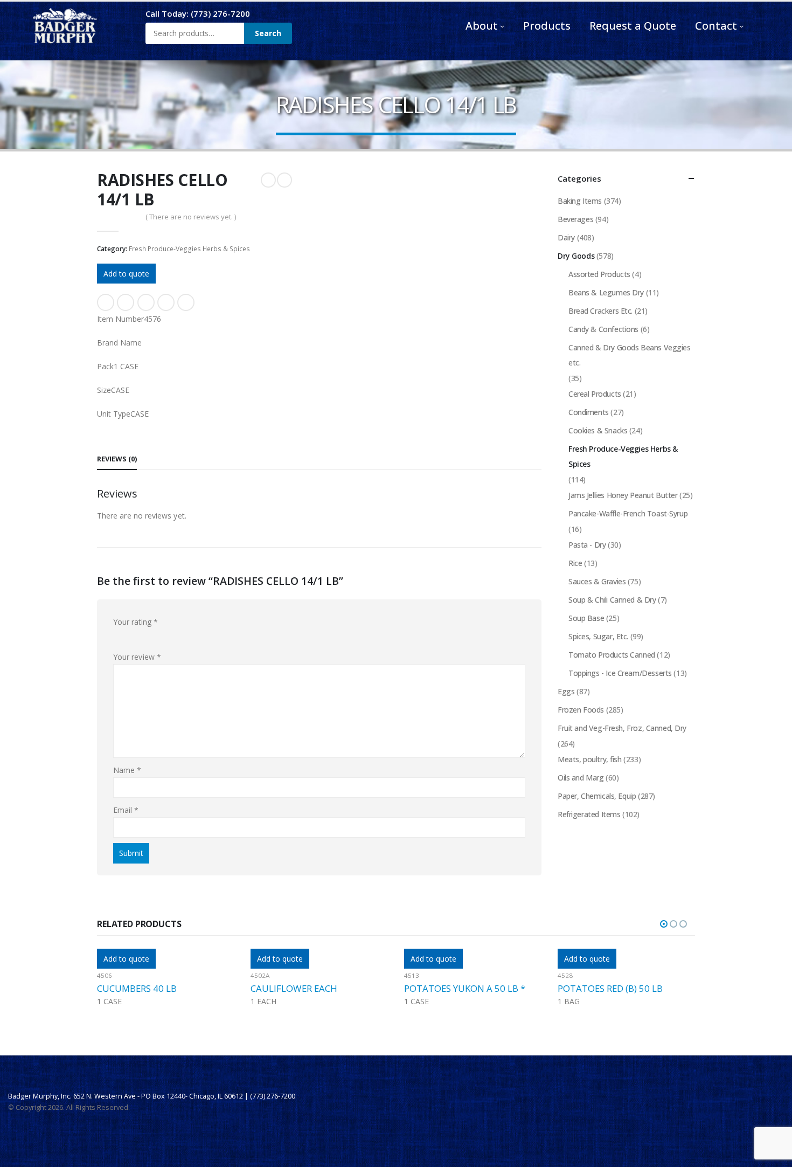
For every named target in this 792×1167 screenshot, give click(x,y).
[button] (664, 923)
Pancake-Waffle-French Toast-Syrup (627, 513)
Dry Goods (576, 256)
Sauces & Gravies (597, 581)
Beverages (575, 219)
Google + (166, 302)
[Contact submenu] (741, 26)
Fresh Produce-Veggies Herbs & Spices (189, 248)
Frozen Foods (581, 710)
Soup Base (586, 618)
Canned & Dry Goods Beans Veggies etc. (629, 355)
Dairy (566, 237)
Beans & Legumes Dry (606, 292)
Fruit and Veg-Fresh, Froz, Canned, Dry (622, 728)
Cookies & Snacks (597, 430)
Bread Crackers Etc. (600, 311)
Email (185, 302)
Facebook (105, 302)
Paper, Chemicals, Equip (597, 796)
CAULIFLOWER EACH (294, 988)
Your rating (135, 622)
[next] (284, 180)
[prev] (268, 180)
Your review (137, 657)
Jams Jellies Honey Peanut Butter (623, 495)
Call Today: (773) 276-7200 (197, 13)
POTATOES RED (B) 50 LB (610, 988)
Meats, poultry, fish (590, 759)
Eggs (566, 691)
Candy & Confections (603, 329)
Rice (575, 563)
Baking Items (580, 201)
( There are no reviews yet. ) (190, 217)
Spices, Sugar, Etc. (598, 636)
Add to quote (126, 273)
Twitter (125, 302)
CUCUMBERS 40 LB (137, 988)
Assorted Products (599, 274)
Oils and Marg (581, 777)
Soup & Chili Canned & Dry (612, 600)
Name (127, 770)
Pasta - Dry (587, 545)
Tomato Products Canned (611, 655)
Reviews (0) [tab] (117, 459)
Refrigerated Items (589, 814)
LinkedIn (146, 302)
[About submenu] (502, 26)
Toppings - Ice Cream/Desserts (620, 673)
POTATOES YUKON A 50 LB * (464, 988)
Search (268, 33)
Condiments (588, 412)
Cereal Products (594, 394)
